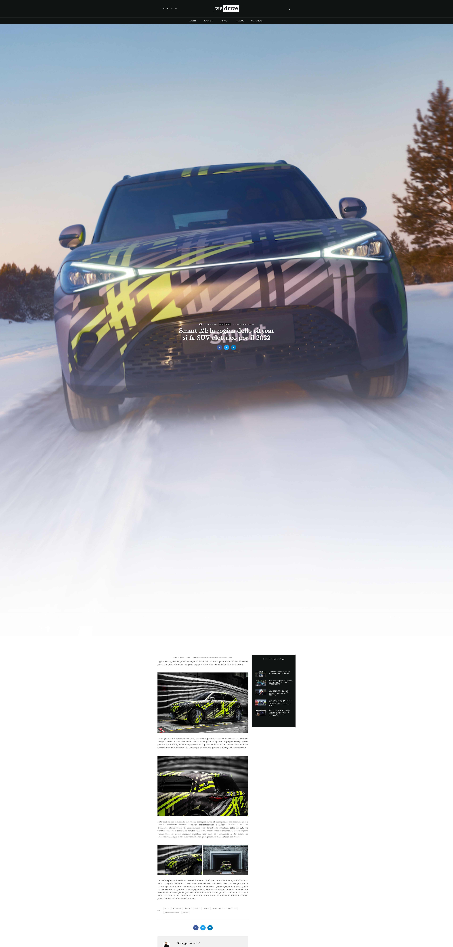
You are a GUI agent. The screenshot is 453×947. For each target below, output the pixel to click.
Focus (240, 21)
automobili (177, 908)
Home (193, 21)
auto (167, 908)
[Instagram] (172, 9)
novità (198, 908)
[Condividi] (219, 347)
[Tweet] (226, 347)
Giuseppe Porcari (210, 324)
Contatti (257, 21)
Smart (207, 908)
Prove (207, 21)
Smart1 (186, 912)
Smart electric (219, 908)
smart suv (232, 908)
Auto (221, 324)
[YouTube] (176, 9)
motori (188, 908)
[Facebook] (164, 9)
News (223, 21)
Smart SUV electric (172, 912)
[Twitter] (168, 9)
